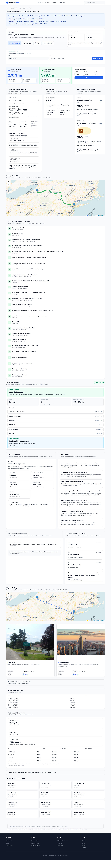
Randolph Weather (84, 100)
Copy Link (28, 43)
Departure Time (12, 97)
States (7, 843)
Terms (83, 843)
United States (14, 8)
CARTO (102, 215)
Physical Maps (35, 840)
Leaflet (89, 215)
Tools (54, 2)
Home (7, 8)
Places (40, 2)
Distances (62, 2)
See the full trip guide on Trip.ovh (31, 826)
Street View (60, 845)
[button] (37, 190)
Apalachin (49, 100)
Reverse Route (15, 43)
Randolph (29, 8)
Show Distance (97, 58)
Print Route (49, 43)
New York (22, 8)
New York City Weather (86, 123)
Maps (47, 2)
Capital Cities (9, 845)
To (50, 55)
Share (38, 43)
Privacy (84, 845)
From (9, 55)
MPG (85, 71)
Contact (84, 847)
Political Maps (35, 843)
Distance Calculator (62, 840)
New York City (64, 662)
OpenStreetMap (96, 215)
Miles (95, 71)
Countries (8, 840)
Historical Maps (35, 845)
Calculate (89, 78)
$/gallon (76, 71)
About (83, 840)
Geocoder (59, 843)
